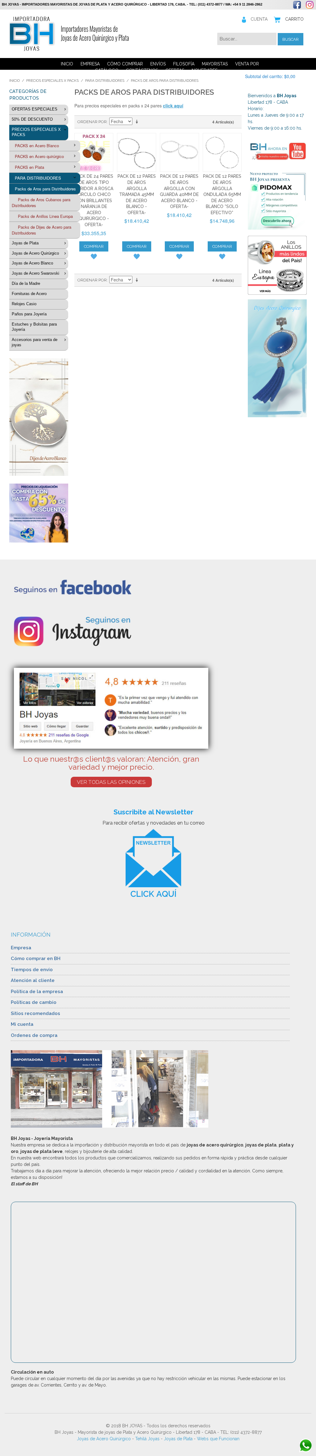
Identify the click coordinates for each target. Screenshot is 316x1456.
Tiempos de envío (32, 969)
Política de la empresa (37, 991)
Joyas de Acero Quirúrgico (104, 1438)
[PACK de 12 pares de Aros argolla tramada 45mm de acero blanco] (136, 152)
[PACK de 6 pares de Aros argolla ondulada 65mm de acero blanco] (222, 152)
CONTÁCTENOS (142, 70)
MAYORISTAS (215, 63)
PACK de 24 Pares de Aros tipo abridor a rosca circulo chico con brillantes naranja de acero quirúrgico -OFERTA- (93, 200)
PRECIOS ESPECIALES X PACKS (52, 80)
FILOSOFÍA (183, 63)
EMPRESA (90, 63)
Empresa (21, 948)
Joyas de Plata (178, 1438)
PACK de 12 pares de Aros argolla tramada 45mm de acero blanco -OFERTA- (137, 194)
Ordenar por (92, 121)
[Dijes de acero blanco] (38, 417)
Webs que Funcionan (218, 1438)
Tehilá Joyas (147, 1438)
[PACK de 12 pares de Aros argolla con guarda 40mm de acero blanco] (179, 152)
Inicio (14, 80)
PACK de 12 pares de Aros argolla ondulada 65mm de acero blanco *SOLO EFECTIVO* (222, 194)
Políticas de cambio (33, 1002)
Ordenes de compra (34, 1035)
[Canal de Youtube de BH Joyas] (277, 151)
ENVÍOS (158, 63)
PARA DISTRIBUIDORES (104, 80)
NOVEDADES (205, 70)
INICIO (67, 63)
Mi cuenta (22, 1024)
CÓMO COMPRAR (125, 63)
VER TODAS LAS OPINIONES (111, 782)
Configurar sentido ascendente (138, 122)
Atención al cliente (33, 980)
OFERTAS (174, 70)
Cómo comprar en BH (35, 958)
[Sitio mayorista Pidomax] (277, 200)
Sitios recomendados (35, 1013)
